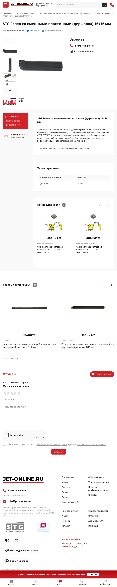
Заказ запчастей (70, 502)
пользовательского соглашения (91, 444)
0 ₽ (58, 584)
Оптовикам (93, 516)
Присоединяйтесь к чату (24, 550)
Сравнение (82, 584)
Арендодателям (96, 521)
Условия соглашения (98, 482)
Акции (65, 516)
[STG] (10, 102)
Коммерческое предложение (18, 136)
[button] (10, 40)
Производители (70, 511)
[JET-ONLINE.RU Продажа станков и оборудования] (22, 4)
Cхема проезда (69, 546)
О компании (68, 477)
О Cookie (92, 495)
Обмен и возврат (96, 477)
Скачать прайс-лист (98, 511)
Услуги (65, 482)
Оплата (65, 492)
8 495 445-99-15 (84, 46)
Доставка (66, 487)
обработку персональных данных (52, 444)
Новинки (66, 521)
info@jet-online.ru (19, 501)
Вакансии (93, 526)
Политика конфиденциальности (99, 489)
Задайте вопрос (19, 561)
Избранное (105, 584)
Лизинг (65, 497)
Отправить (58, 452)
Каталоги (66, 526)
